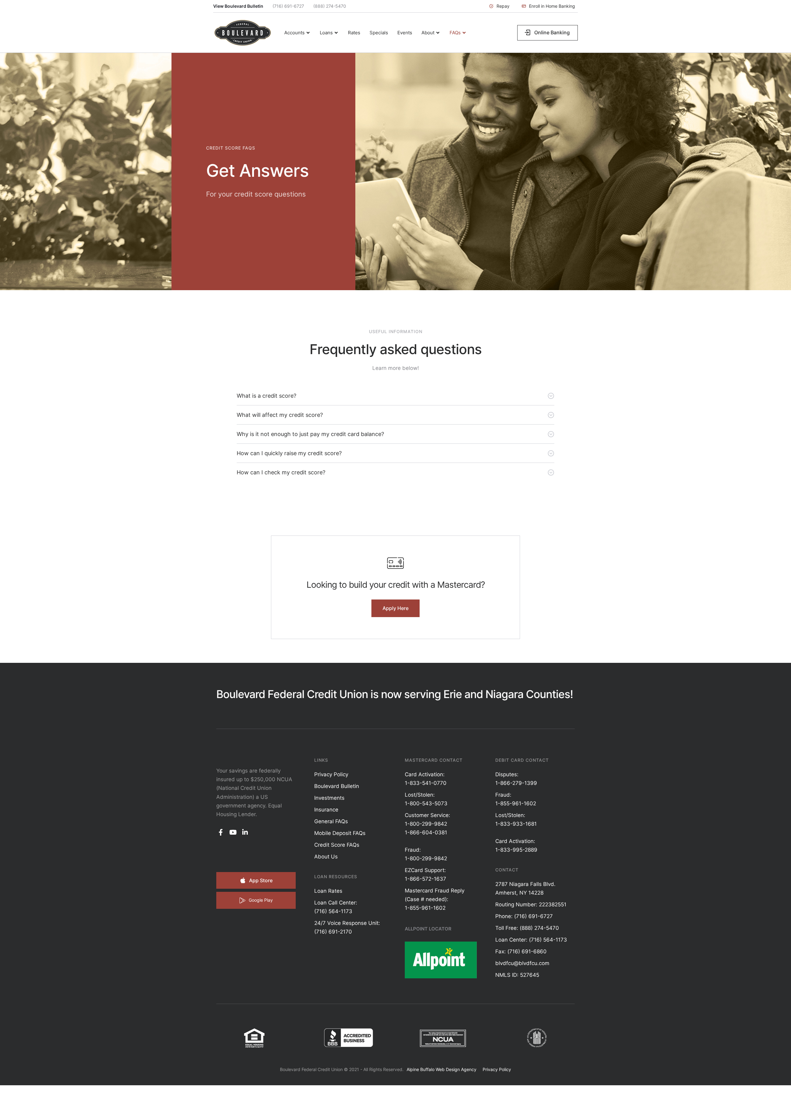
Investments (329, 798)
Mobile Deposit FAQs (340, 833)
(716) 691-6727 (288, 6)
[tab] (395, 395)
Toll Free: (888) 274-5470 (527, 928)
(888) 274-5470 (329, 6)
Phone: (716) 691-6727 (524, 916)
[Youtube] (232, 832)
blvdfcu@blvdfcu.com (522, 963)
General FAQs (331, 821)
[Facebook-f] (220, 832)
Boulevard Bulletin (336, 786)
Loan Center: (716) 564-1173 (531, 940)
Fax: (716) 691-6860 (521, 951)
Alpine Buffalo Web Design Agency (441, 1069)
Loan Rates (328, 891)
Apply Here (395, 608)
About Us (326, 856)
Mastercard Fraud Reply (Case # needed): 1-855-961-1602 (434, 899)
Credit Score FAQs (336, 845)
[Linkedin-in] (245, 832)
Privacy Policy (331, 774)
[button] (499, 6)
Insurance (326, 810)
